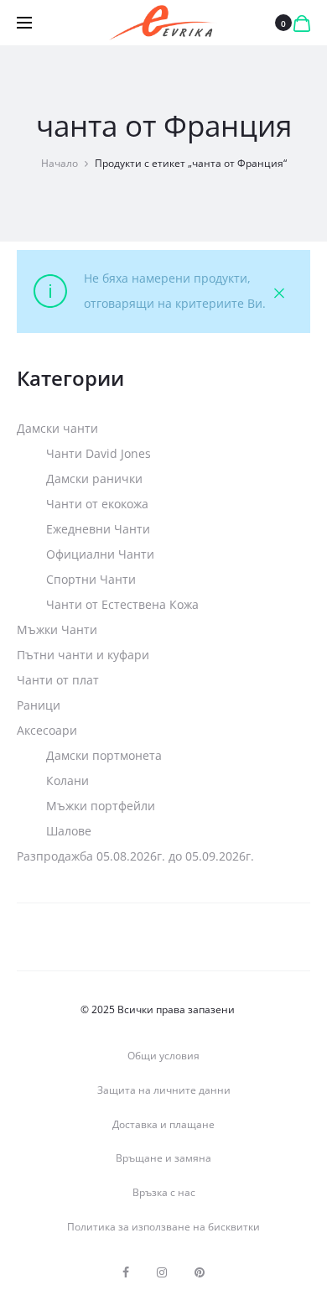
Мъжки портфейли (100, 806)
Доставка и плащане (163, 1124)
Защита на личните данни (164, 1090)
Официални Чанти (100, 554)
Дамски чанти (57, 428)
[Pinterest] (200, 1272)
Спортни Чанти (91, 579)
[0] (301, 22)
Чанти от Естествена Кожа (122, 604)
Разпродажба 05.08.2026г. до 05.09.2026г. (135, 856)
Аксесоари (47, 730)
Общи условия (163, 1055)
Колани (67, 780)
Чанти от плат (58, 680)
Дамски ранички (94, 478)
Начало (59, 163)
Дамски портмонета (104, 755)
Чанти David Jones (98, 453)
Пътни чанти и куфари (83, 655)
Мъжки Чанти (57, 629)
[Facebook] (125, 1272)
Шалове (68, 831)
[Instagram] (162, 1272)
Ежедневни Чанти (98, 529)
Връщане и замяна (163, 1158)
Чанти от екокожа (97, 504)
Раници (38, 705)
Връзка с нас (163, 1192)
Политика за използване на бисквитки (163, 1227)
